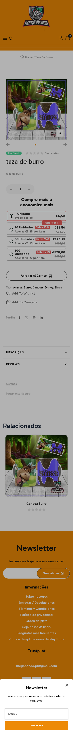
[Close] (66, 685)
